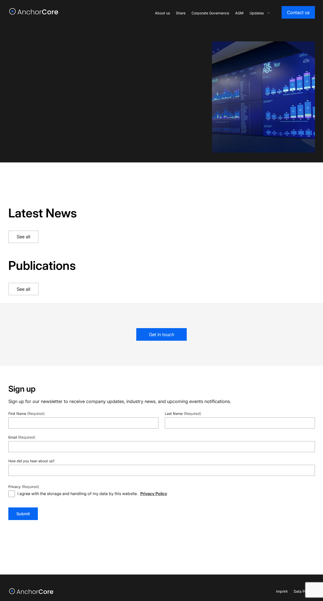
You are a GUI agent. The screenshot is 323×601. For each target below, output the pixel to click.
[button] (268, 13)
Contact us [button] (298, 12)
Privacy (23, 486)
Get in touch (161, 334)
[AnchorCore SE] (34, 11)
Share (180, 13)
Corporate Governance (210, 13)
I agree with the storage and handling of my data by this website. (92, 493)
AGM (239, 13)
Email (21, 437)
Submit (23, 513)
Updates (257, 13)
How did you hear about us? (31, 461)
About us (162, 13)
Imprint (282, 591)
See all (23, 236)
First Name (26, 413)
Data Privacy (304, 591)
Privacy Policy (153, 493)
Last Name (183, 413)
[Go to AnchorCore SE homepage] (31, 591)
